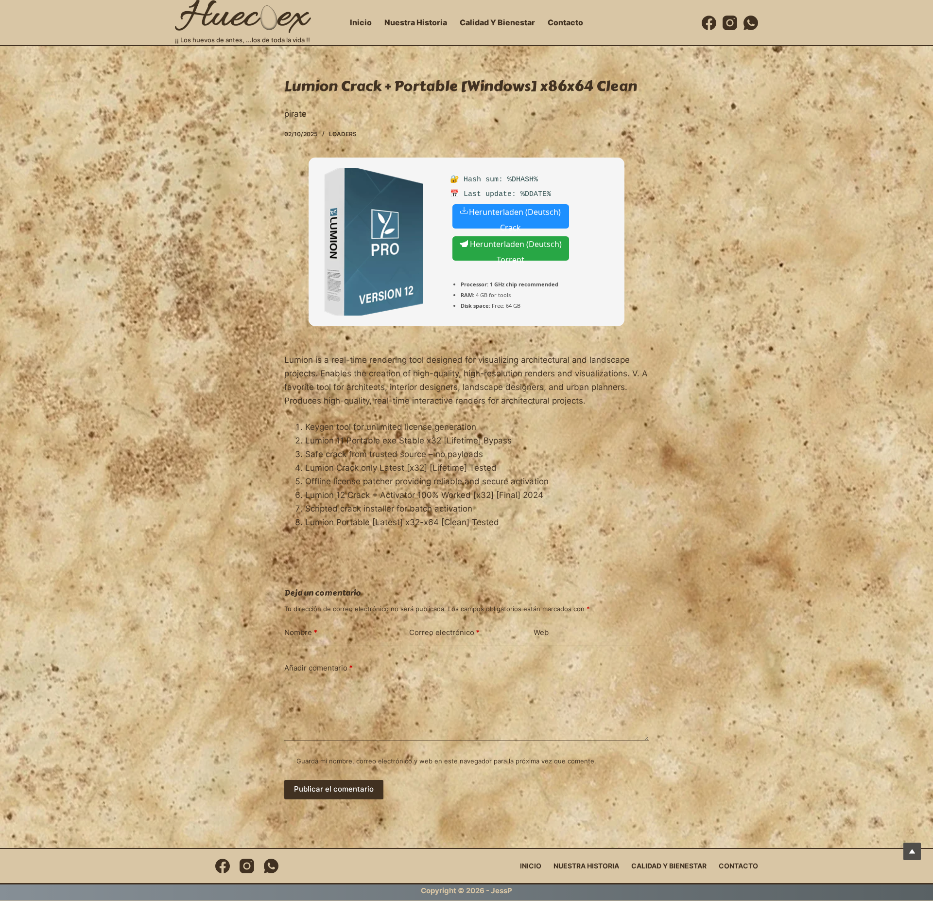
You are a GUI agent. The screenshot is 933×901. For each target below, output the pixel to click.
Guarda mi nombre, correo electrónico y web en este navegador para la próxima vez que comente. (446, 761)
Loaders (343, 134)
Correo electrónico (444, 632)
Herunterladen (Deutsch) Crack (515, 218)
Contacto (565, 22)
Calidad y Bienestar (497, 22)
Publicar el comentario (334, 789)
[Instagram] (730, 23)
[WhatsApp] (750, 23)
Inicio (361, 22)
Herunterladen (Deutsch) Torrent (515, 250)
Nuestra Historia (415, 22)
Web (541, 632)
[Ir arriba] (912, 851)
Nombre (300, 632)
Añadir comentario (318, 667)
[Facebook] (709, 23)
